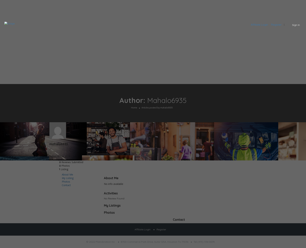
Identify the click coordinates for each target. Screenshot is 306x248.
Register (276, 24)
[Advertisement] (153, 55)
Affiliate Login (259, 24)
